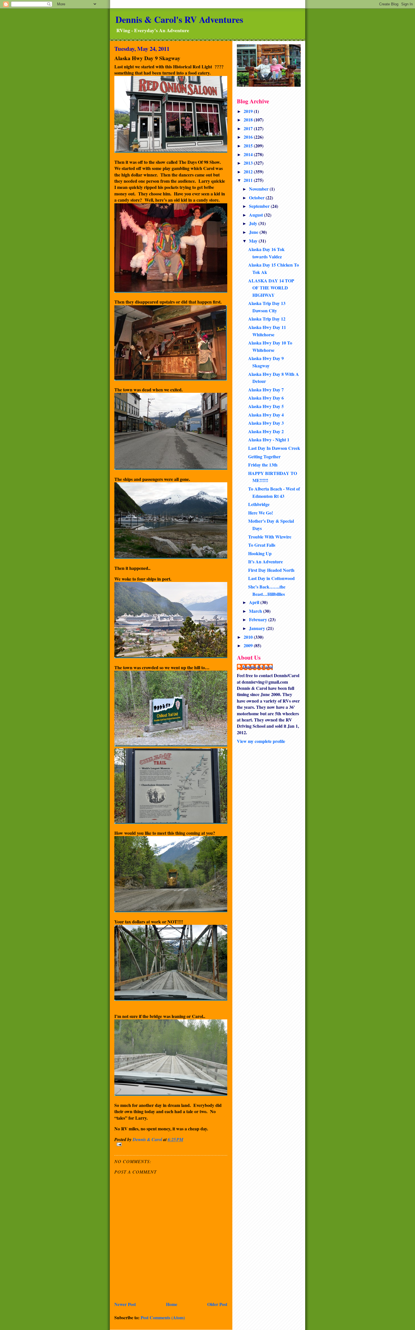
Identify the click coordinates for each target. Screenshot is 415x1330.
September (260, 206)
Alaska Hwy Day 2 (266, 431)
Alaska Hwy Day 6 (266, 397)
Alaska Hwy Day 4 (266, 414)
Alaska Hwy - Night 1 (268, 439)
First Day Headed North (271, 570)
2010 (249, 637)
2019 (249, 111)
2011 (249, 180)
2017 (249, 128)
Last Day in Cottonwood (271, 578)
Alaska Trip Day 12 (266, 318)
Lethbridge (259, 504)
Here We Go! (260, 512)
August (256, 215)
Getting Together (264, 456)
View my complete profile (261, 741)
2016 (249, 137)
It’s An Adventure (265, 561)
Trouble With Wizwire (269, 536)
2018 (249, 119)
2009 (249, 645)
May (254, 240)
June (254, 232)
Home (171, 1304)
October (257, 197)
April (254, 602)
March (256, 611)
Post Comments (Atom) (163, 1317)
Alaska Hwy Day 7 (266, 389)
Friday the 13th (263, 464)
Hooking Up (260, 553)
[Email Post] (170, 1144)
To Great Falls (261, 545)
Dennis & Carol (258, 667)
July (253, 223)
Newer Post (125, 1304)
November (259, 189)
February (258, 619)
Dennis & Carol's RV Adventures (179, 19)
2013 (249, 163)
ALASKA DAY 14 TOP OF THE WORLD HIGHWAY (271, 287)
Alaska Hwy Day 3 (266, 423)
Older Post (217, 1304)
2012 (249, 171)
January (257, 628)
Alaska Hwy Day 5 (266, 406)
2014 (249, 154)
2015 (249, 145)
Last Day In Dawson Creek (274, 448)
